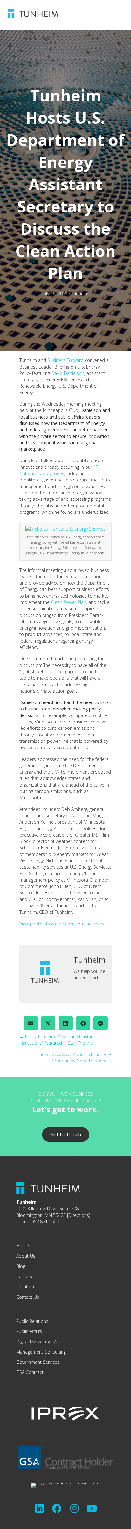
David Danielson (67, 373)
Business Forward (65, 360)
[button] (39, 1508)
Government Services (37, 1362)
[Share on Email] (31, 1023)
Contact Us (27, 1297)
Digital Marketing (33, 1342)
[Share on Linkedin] (66, 1023)
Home (22, 1246)
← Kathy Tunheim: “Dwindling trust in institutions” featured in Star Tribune (56, 1040)
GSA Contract (30, 1372)
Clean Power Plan (68, 602)
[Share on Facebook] (83, 1023)
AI (56, 1342)
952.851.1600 (45, 1222)
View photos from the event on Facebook (62, 924)
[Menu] (94, 13)
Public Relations (32, 1321)
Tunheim (80, 294)
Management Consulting (41, 1352)
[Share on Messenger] (100, 1023)
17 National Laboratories (59, 470)
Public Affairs (29, 1331)
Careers (24, 1276)
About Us (25, 1256)
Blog (20, 1266)
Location (25, 1287)
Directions (78, 1215)
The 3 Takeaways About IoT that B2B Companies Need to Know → (74, 1057)
